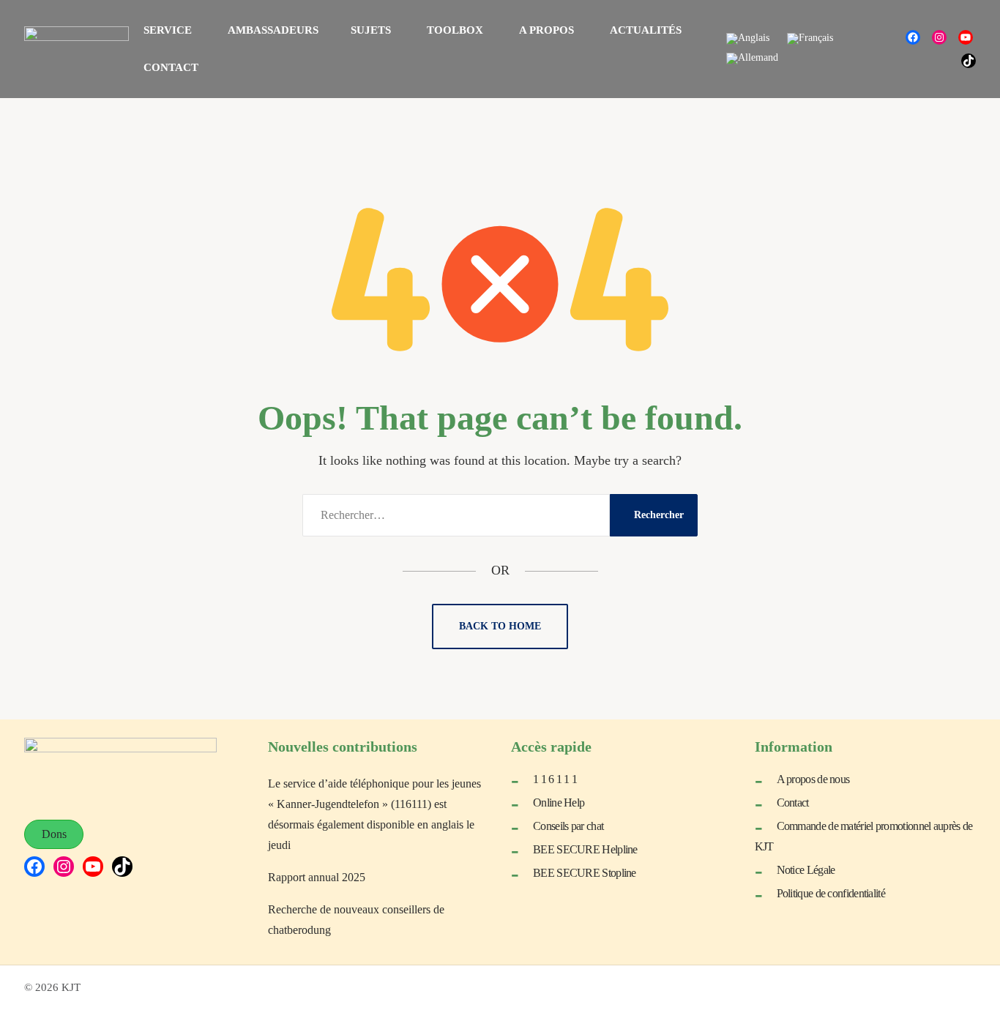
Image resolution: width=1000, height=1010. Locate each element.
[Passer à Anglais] (748, 39)
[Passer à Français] (810, 39)
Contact (793, 802)
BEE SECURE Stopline (584, 873)
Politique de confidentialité (831, 893)
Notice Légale (806, 870)
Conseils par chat (568, 826)
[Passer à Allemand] (752, 59)
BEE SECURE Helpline (585, 849)
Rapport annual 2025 (316, 877)
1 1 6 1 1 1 (555, 779)
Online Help (558, 802)
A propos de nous (813, 779)
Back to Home (500, 626)
